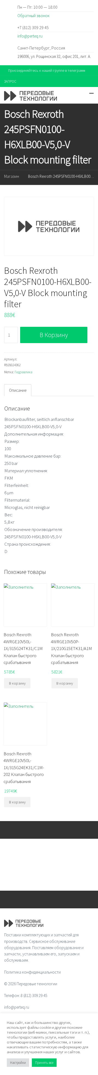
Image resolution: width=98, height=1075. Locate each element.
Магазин (11, 176)
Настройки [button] (18, 1062)
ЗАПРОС (10, 81)
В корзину (54, 335)
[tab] (17, 390)
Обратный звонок (33, 15)
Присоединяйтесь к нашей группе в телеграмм (46, 70)
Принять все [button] (44, 1062)
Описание (17, 390)
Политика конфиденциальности (32, 972)
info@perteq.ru (29, 36)
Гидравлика (23, 372)
